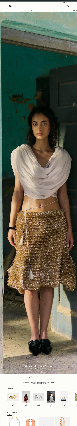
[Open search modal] (65, 6)
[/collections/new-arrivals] (38, 193)
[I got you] (13, 397)
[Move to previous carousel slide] (67, 389)
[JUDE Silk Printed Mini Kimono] (26, 397)
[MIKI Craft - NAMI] (64, 397)
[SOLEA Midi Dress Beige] (51, 397)
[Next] (50, 1)
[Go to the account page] (67, 6)
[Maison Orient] (10, 6)
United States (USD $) (66, 2)
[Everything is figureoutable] (38, 397)
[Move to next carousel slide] (69, 389)
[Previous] (27, 1)
